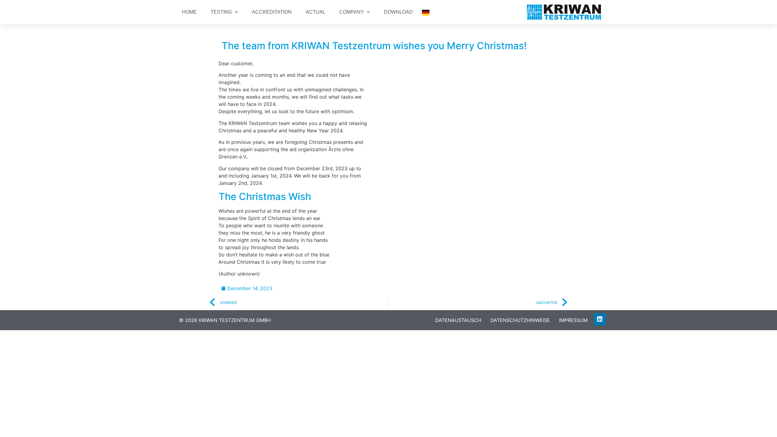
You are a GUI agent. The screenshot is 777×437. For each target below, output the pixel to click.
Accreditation (272, 12)
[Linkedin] (600, 319)
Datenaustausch (458, 320)
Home (189, 12)
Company (351, 12)
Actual (315, 12)
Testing (221, 12)
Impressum (573, 320)
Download (398, 12)
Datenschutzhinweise (520, 320)
